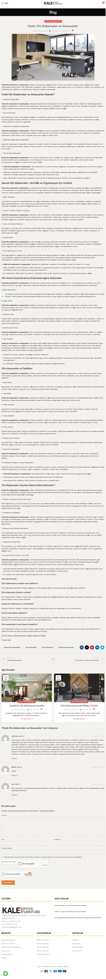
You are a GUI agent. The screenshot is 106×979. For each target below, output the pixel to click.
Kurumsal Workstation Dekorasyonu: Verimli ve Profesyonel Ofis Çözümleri (78, 918)
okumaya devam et (27, 718)
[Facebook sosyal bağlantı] (82, 647)
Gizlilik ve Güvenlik (8, 943)
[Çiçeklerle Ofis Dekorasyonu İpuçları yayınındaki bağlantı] (27, 688)
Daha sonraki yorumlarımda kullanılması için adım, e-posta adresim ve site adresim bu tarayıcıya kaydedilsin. (43, 857)
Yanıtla (14, 758)
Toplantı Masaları (43, 943)
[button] (9, 862)
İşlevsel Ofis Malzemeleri (12, 647)
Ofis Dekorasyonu (55, 21)
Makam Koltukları (43, 951)
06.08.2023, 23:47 (98, 784)
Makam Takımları (43, 940)
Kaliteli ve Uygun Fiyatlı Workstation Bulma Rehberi (70, 911)
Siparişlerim (76, 943)
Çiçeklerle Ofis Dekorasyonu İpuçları (26, 705)
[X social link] (87, 647)
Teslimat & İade (7, 954)
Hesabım (75, 940)
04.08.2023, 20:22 (98, 767)
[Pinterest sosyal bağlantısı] (92, 647)
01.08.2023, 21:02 (98, 736)
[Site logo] (53, 3)
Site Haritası (76, 951)
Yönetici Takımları (43, 947)
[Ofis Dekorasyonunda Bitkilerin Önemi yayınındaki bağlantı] (79, 688)
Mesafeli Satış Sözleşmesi (11, 947)
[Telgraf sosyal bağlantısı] (102, 647)
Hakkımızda (6, 951)
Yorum (4, 815)
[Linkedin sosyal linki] (97, 647)
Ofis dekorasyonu (47, 647)
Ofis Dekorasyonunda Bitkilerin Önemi (79, 705)
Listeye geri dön (53, 659)
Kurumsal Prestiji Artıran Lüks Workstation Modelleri (71, 905)
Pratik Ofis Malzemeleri (66, 647)
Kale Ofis (54, 31)
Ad (3, 839)
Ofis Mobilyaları (77, 947)
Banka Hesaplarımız (9, 940)
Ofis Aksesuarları (31, 647)
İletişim (4, 958)
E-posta (57, 839)
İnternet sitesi (7, 848)
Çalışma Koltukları (43, 954)
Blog (47, 21)
